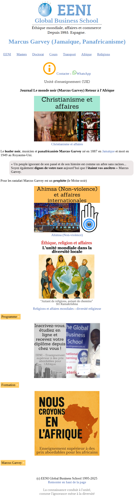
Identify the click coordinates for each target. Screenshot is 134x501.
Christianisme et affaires (67, 144)
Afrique (86, 54)
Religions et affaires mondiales (53, 308)
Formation (8, 385)
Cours (53, 54)
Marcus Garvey (11, 463)
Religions (103, 54)
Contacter (63, 73)
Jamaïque (108, 151)
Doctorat (38, 54)
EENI (7, 54)
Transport (69, 54)
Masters (22, 54)
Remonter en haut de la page (67, 482)
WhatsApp (84, 73)
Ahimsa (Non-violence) (67, 235)
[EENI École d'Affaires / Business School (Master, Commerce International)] (67, 34)
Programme (9, 316)
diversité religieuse (88, 308)
